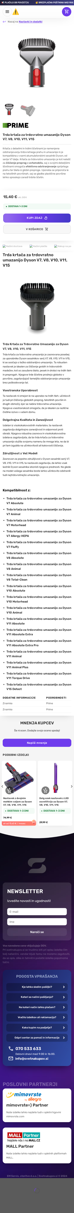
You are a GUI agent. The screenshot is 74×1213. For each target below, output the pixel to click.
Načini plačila (40, 246)
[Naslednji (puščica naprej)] (13, 1196)
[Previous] (7, 62)
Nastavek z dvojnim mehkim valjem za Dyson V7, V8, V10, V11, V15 (17, 801)
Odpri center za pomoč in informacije (37, 1037)
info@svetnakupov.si (31, 1059)
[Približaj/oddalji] (13, 1181)
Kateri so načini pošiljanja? (37, 997)
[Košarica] (66, 11)
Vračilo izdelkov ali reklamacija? (37, 1017)
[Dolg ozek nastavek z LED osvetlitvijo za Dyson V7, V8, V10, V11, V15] (55, 778)
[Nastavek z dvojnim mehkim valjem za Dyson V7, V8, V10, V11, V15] (19, 778)
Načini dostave (14, 246)
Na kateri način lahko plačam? (37, 1007)
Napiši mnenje (37, 742)
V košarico (34, 229)
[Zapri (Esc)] (3, 1181)
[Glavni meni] (7, 12)
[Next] (66, 62)
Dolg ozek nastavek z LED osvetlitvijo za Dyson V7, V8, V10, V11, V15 (54, 801)
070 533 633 (28, 1048)
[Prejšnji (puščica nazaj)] (3, 1196)
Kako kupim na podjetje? (37, 1027)
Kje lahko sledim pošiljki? (37, 986)
